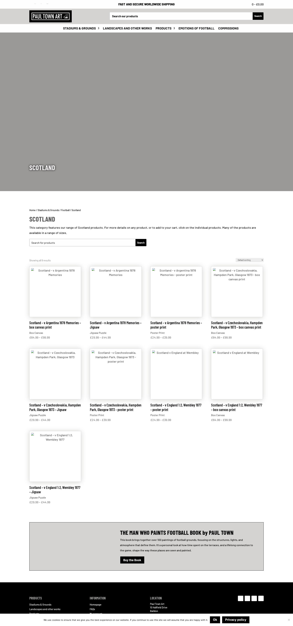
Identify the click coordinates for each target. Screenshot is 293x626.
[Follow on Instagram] (247, 598)
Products (163, 28)
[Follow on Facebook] (240, 598)
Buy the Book (132, 560)
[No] (288, 619)
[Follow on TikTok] (254, 598)
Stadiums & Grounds (79, 28)
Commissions (228, 28)
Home (32, 210)
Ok (215, 619)
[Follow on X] (261, 598)
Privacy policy (235, 619)
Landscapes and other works (127, 28)
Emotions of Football (196, 28)
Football (65, 210)
